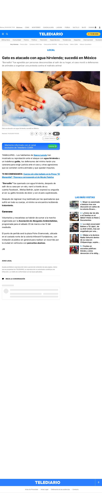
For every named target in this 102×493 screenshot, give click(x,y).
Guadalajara (48, 27)
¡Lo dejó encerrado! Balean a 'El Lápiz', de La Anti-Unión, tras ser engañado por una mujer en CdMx (90, 229)
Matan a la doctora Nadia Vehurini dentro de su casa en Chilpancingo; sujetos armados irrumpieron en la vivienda (89, 241)
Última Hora (5, 40)
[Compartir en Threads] (45, 133)
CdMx (27, 27)
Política (34, 40)
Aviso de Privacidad (31, 489)
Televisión (43, 40)
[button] (51, 138)
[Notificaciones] (96, 27)
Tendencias (67, 40)
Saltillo (76, 27)
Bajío (84, 27)
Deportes (77, 40)
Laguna (59, 27)
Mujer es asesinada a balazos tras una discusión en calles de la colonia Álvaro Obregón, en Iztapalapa (90, 208)
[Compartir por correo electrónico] (50, 133)
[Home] (51, 34)
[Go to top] (98, 482)
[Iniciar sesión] (99, 27)
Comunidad (17, 40)
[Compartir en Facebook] (36, 133)
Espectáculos (55, 40)
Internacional (88, 40)
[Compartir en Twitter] (41, 133)
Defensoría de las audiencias (60, 489)
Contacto (75, 489)
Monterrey (36, 27)
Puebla (67, 27)
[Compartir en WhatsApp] (32, 133)
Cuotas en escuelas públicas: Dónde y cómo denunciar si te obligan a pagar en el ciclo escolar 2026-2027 (90, 252)
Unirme (51, 146)
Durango (92, 27)
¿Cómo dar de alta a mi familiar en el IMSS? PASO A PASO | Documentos (90, 216)
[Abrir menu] (3, 34)
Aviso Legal (44, 489)
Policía (26, 40)
